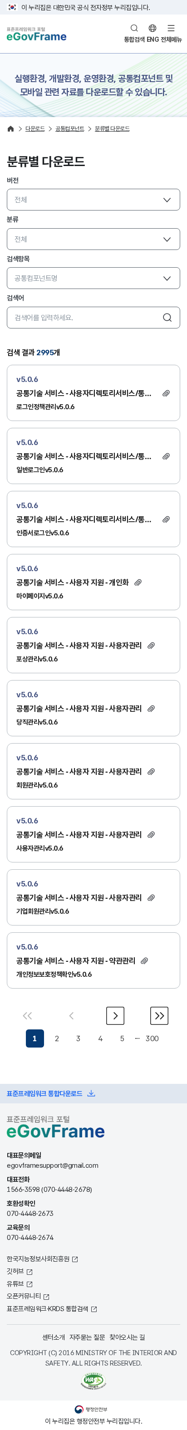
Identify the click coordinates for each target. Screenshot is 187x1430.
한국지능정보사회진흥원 (38, 1258)
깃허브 (15, 1270)
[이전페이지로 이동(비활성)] (72, 1016)
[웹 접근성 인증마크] (93, 1381)
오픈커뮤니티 (24, 1295)
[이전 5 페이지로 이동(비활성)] (29, 1016)
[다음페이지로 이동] (115, 1016)
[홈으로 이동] (11, 128)
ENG (153, 39)
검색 (167, 317)
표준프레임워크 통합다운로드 (44, 1093)
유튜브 (15, 1283)
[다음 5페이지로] (158, 1016)
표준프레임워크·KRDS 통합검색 (48, 1308)
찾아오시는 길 (127, 1337)
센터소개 (53, 1337)
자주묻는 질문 (87, 1337)
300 (152, 1038)
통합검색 (134, 39)
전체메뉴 (171, 39)
